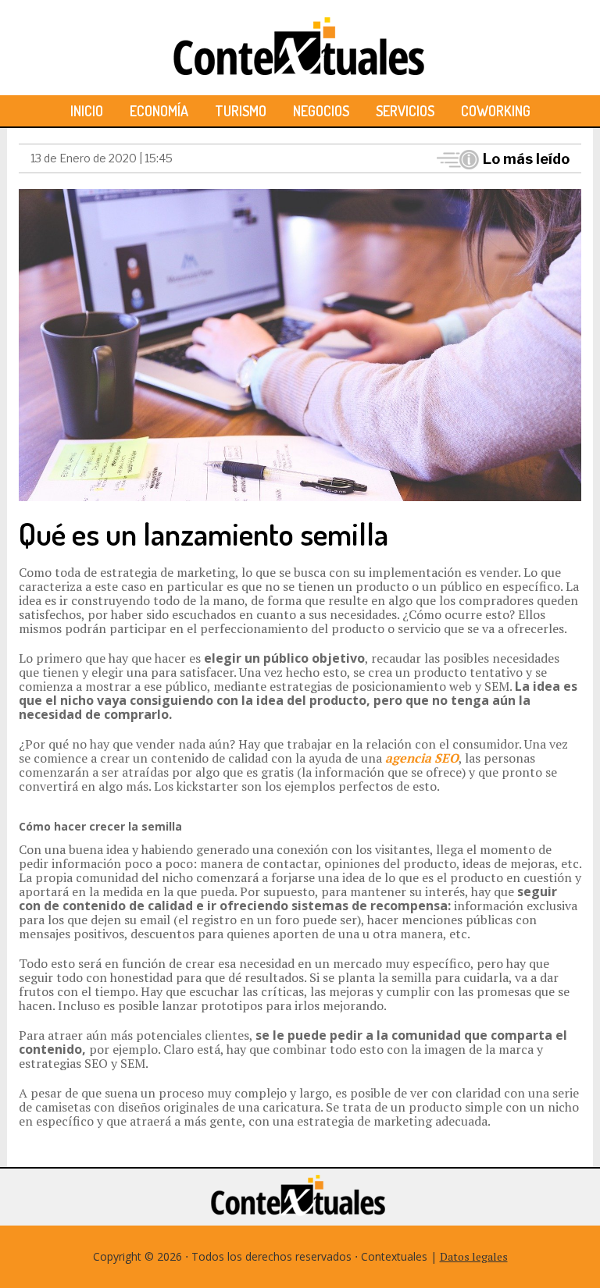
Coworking (495, 110)
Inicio (86, 110)
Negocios (321, 110)
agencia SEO (422, 758)
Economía (159, 110)
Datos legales (474, 1256)
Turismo (240, 110)
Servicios (405, 110)
